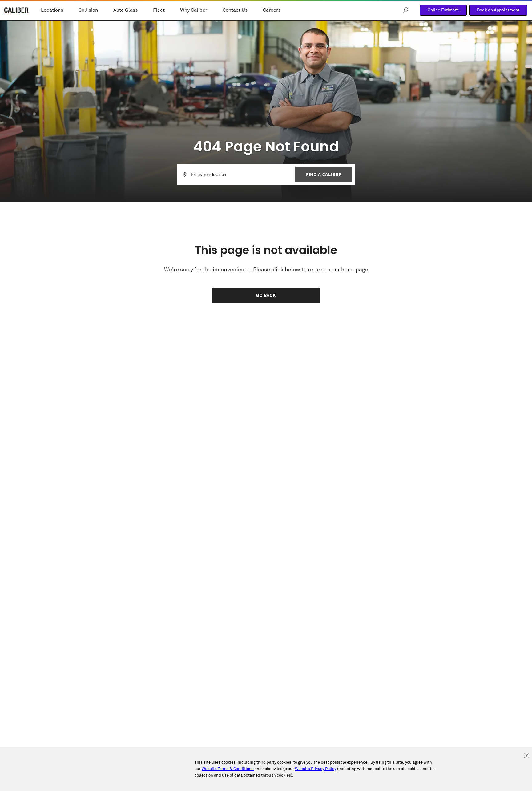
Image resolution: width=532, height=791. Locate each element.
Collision (88, 10)
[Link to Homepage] (16, 11)
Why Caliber (193, 10)
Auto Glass (125, 10)
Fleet (159, 10)
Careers (271, 10)
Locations (52, 10)
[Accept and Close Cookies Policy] (526, 756)
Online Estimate (443, 10)
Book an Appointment (498, 10)
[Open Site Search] (405, 10)
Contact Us (235, 10)
